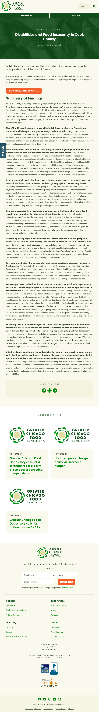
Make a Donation (57, 605)
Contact (54, 622)
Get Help (10, 600)
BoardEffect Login (57, 632)
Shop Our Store (57, 637)
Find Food (26, 15)
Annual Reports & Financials (16, 636)
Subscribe (66, 582)
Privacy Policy (66, 587)
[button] (44, 390)
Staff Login (55, 627)
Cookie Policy (61, 709)
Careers (9, 632)
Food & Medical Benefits (15, 610)
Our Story (11, 622)
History (8, 627)
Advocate (54, 615)
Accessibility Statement (33, 709)
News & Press (50, 29)
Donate (76, 15)
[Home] (13, 6)
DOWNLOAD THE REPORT (22, 91)
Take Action (57, 600)
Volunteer (54, 610)
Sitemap (71, 709)
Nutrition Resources (13, 615)
